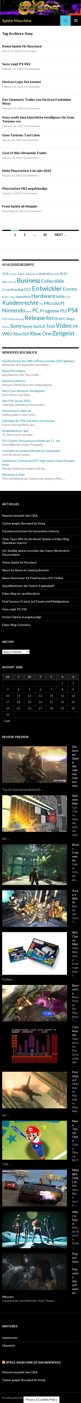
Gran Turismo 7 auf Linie (21, 135)
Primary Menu (76, 20)
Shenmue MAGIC (14, 381)
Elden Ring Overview (16, 625)
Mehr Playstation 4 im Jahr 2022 (26, 171)
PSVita (12, 319)
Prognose (49, 311)
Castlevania (75, 1031)
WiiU (7, 333)
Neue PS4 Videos (14, 371)
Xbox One (40, 333)
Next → (61, 235)
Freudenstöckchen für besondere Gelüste (30, 531)
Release (34, 317)
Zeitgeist (63, 333)
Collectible (52, 281)
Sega (70, 318)
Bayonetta (75, 989)
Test (50, 326)
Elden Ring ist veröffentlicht (21, 593)
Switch (39, 326)
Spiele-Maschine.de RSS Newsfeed (33, 1362)
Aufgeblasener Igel (15, 431)
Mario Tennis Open (75, 1130)
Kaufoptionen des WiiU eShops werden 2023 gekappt (38, 361)
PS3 (63, 311)
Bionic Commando (75, 852)
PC (35, 310)
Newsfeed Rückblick (19, 352)
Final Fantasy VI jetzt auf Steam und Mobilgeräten (35, 601)
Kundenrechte (20, 302)
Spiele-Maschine (16, 20)
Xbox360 (21, 334)
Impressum (9, 1337)
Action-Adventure (27, 274)
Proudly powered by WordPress (20, 1397)
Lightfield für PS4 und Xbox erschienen (28, 421)
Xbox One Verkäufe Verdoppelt (23, 391)
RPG (62, 319)
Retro (52, 318)
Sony (16, 326)
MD (41, 303)
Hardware (43, 296)
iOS (68, 297)
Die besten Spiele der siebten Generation (75, 766)
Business (28, 280)
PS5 (5, 319)
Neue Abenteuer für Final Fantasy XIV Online (32, 578)
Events (70, 289)
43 (45, 235)
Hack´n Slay (8, 297)
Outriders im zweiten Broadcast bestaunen (31, 450)
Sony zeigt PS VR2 (16, 64)
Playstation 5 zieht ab (16, 411)
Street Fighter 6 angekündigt (21, 617)
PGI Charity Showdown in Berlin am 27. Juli (31, 441)
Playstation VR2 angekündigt (25, 188)
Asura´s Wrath (75, 896)
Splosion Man (75, 799)
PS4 (73, 310)
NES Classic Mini (75, 938)
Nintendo (13, 310)
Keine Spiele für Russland (21, 46)
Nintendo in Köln (13, 474)
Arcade (55, 274)
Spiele (27, 326)
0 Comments (29, 51)
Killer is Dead (75, 1217)
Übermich (8, 1345)
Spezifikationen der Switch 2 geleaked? (28, 586)
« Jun (6, 721)
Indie (60, 296)
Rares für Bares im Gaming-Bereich (25, 570)
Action (13, 273)
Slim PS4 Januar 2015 (16, 401)
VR (75, 326)
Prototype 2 (75, 1076)
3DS (5, 274)
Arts (63, 273)
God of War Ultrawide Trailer (24, 153)
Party (29, 311)
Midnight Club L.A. (75, 1176)
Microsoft (54, 303)
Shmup (6, 326)
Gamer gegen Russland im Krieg (23, 523)
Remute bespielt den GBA (20, 515)
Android (44, 274)
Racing (20, 319)
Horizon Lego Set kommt (21, 82)
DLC (27, 289)
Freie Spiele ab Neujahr (19, 206)
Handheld (23, 296)
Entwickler (47, 288)
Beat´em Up (9, 281)
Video (64, 325)
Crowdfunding (12, 289)
